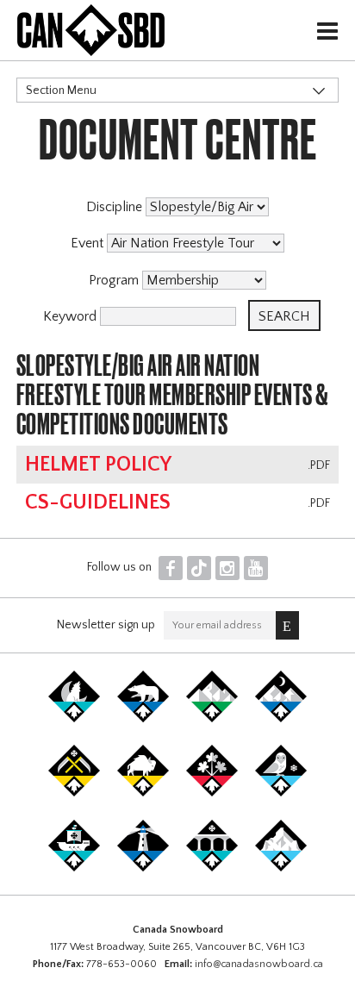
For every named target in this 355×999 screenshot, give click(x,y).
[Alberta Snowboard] (281, 719)
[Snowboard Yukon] (74, 719)
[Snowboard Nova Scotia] (143, 868)
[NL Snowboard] (281, 868)
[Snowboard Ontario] (212, 793)
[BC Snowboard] (212, 719)
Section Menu (61, 90)
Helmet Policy (98, 464)
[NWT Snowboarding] (143, 719)
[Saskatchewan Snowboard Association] (74, 793)
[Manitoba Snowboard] (143, 793)
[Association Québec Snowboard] (281, 793)
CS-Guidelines (98, 502)
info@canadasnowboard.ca (259, 964)
